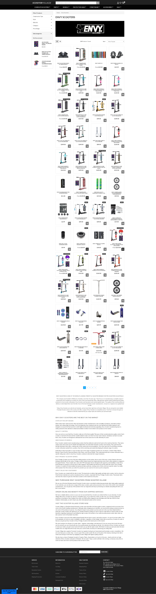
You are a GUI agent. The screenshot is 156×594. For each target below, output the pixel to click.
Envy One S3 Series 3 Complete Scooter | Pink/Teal (116, 90)
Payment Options (83, 563)
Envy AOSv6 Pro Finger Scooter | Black (81, 218)
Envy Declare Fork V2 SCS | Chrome (99, 141)
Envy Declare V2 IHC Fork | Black (81, 373)
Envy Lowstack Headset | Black (81, 244)
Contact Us (58, 570)
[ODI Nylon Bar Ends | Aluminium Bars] (36, 63)
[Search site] (98, 2)
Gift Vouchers (35, 573)
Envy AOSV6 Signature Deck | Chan (117, 321)
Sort (104, 41)
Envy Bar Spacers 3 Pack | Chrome (81, 347)
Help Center (82, 583)
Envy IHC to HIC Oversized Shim (63, 244)
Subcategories (37, 33)
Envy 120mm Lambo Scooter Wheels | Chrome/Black (117, 193)
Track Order (35, 566)
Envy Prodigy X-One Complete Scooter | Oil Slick (98, 167)
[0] (123, 3)
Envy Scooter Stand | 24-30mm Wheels (46, 53)
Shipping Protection (37, 577)
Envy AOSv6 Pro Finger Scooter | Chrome (99, 218)
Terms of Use (82, 570)
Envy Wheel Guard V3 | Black (117, 64)
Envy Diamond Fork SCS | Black (116, 373)
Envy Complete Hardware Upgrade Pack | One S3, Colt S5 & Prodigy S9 (117, 219)
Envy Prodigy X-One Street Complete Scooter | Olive (116, 167)
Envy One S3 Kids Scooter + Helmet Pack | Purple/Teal (63, 270)
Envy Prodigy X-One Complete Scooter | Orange (116, 270)
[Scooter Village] (42, 2)
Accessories (107, 7)
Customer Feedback (60, 577)
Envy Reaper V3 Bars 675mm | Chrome (98, 296)
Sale (118, 7)
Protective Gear (79, 7)
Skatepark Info (59, 580)
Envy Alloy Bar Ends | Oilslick (81, 321)
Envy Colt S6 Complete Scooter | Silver (116, 347)
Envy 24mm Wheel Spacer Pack (63, 218)
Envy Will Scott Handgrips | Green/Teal (98, 193)
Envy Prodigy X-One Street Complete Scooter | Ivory (81, 296)
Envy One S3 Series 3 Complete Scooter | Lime (80, 270)
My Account (35, 563)
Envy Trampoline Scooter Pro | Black (63, 115)
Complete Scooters (41, 7)
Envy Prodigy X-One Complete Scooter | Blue (80, 90)
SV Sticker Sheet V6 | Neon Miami (46, 43)
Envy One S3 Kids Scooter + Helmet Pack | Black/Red (116, 244)
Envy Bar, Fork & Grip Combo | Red (98, 347)
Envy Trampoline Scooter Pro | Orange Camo (63, 90)
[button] (9, 591)
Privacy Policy (82, 573)
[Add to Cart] (122, 68)
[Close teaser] (17, 589)
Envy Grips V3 (98, 63)
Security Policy (83, 580)
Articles (57, 573)
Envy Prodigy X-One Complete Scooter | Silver (63, 296)
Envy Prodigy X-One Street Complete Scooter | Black (81, 115)
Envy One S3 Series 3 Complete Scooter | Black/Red (116, 141)
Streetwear (94, 7)
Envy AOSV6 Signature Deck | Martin (63, 347)
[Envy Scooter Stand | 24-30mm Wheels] (36, 53)
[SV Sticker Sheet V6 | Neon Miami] (36, 43)
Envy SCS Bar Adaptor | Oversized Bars (63, 193)
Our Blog (57, 566)
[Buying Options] (69, 68)
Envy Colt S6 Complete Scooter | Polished (81, 141)
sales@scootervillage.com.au (112, 564)
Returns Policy (83, 577)
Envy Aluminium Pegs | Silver (99, 321)
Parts (56, 7)
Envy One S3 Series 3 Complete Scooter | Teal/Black (63, 167)
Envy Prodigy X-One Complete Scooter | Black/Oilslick (80, 167)
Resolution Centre (36, 570)
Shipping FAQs (83, 566)
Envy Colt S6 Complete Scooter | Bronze (63, 141)
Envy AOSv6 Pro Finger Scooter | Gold (99, 115)
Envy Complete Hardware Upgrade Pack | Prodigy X (63, 373)
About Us (57, 563)
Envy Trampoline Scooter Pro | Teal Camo (81, 64)
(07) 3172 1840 (109, 562)
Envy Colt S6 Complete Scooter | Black (116, 115)
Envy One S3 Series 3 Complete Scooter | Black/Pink (98, 90)
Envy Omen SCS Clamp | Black (99, 244)
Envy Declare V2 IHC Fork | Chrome (98, 373)
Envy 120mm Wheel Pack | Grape (63, 321)
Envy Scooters (65, 12)
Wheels (65, 7)
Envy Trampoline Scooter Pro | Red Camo (81, 193)
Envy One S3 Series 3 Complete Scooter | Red (98, 270)
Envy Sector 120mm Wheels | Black (116, 296)
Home (58, 12)
